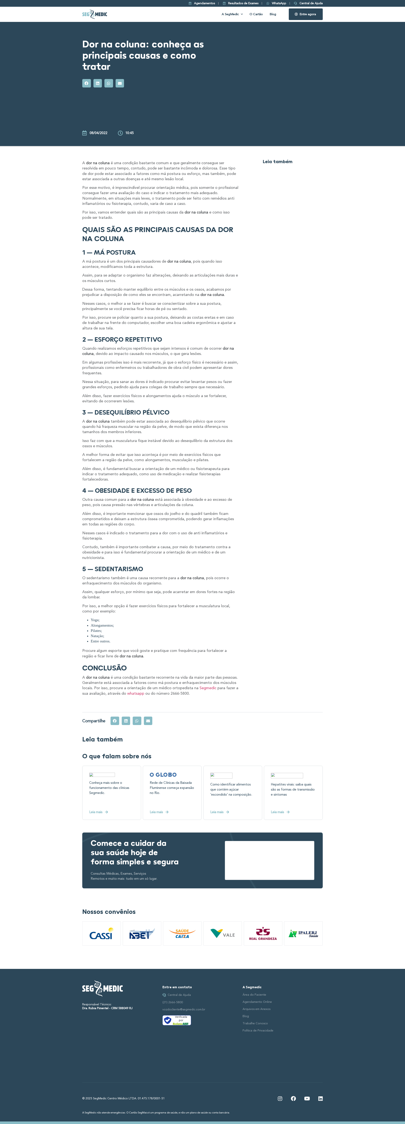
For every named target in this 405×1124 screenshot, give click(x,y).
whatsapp (135, 693)
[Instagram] (280, 1098)
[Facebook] (293, 1098)
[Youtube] (307, 1098)
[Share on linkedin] (97, 83)
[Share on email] (120, 83)
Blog (273, 14)
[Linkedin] (320, 1098)
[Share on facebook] (86, 83)
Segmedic (208, 688)
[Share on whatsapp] (108, 83)
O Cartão (256, 14)
